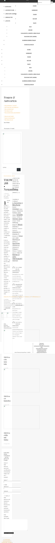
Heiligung (14, 220)
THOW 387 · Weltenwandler (7, 540)
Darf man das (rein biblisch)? (11, 107)
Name (6, 480)
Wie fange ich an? (9, 119)
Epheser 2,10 (28, 296)
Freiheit (5, 302)
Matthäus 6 (16, 240)
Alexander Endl (18, 284)
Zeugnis (9, 306)
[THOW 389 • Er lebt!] (4, 317)
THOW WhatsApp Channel (30, 36)
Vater (14, 256)
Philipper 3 (14, 250)
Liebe (16, 238)
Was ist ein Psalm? (9, 116)
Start (35, 6)
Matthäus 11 (15, 241)
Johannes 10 (14, 230)
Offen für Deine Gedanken (7, 196)
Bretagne (14, 207)
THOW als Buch (29, 44)
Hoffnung (15, 222)
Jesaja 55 (14, 224)
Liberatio (6, 305)
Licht (13, 238)
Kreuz (21, 236)
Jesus (20, 224)
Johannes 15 (15, 234)
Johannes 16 (15, 236)
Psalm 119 (14, 252)
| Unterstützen (9, 10)
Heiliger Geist (17, 219)
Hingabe (18, 220)
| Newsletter (9, 17)
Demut (20, 209)
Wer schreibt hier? (9, 109)
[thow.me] (7, 0)
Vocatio (6, 306)
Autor (35, 18)
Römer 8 (15, 254)
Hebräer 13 (19, 216)
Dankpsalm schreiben (41, 349)
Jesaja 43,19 (6, 296)
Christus (15, 209)
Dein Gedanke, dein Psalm (6, 516)
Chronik (30, 30)
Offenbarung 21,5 (36, 296)
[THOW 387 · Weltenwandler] (9, 317)
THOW (35, 14)
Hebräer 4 (14, 216)
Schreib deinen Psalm (29, 40)
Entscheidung (7, 175)
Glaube (14, 215)
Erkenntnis (20, 211)
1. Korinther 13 (15, 199)
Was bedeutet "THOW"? (11, 105)
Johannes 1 (15, 226)
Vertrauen (17, 258)
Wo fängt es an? (9, 111)
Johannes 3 (14, 228)
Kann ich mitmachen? (10, 118)
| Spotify (7, 20)
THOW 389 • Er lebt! (7, 542)
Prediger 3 (19, 250)
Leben (13, 175)
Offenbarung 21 (15, 247)
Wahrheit (15, 260)
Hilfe (34, 23)
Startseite (8, 6)
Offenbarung (16, 245)
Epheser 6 (14, 210)
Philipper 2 (15, 249)
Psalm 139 (19, 252)
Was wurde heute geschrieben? (12, 112)
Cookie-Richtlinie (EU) (41, 351)
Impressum (41, 344)
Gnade (5, 303)
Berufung (6, 300)
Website (6, 491)
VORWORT (35, 10)
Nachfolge (16, 243)
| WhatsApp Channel (11, 13)
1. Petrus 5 (15, 201)
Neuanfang (10, 305)
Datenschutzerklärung (41, 352)
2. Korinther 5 (17, 203)
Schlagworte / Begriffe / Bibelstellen (30, 33)
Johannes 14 (16, 232)
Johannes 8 (20, 228)
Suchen (4, 167)
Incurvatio (9, 303)
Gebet (19, 213)
